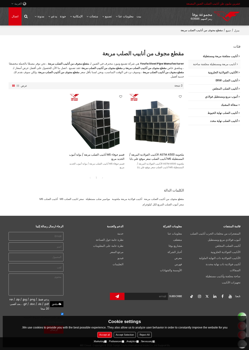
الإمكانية (78, 16)
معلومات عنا (126, 16)
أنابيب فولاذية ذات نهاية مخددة (223, 264)
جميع (228, 30)
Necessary (146, 341)
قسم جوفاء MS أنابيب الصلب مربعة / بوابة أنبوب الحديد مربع (96, 157)
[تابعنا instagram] (199, 296)
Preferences (115, 341)
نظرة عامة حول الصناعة (109, 240)
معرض (178, 258)
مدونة (40, 16)
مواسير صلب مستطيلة (98, 199)
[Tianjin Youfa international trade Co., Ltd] (226, 16)
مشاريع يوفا (175, 246)
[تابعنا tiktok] (192, 296)
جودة (63, 16)
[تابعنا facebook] (222, 296)
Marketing (99, 341)
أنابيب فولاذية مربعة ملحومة (127, 199)
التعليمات (118, 264)
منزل (237, 30)
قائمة (18, 86)
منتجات (93, 16)
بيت (139, 16)
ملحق (55, 304)
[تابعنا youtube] (230, 296)
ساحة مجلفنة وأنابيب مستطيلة (223, 276)
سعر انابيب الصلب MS (72, 199)
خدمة (120, 233)
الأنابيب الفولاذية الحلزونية (225, 252)
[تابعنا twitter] (207, 296)
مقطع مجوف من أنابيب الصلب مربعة (164, 199)
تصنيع (108, 16)
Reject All (145, 334)
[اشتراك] (117, 296)
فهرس (178, 264)
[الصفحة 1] (90, 178)
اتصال (15, 16)
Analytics (131, 341)
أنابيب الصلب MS (49, 199)
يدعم (54, 16)
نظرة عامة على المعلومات (108, 246)
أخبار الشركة (175, 252)
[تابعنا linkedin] (215, 296)
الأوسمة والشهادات (171, 270)
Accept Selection (125, 334)
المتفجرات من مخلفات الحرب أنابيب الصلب (215, 233)
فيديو (120, 258)
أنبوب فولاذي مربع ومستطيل (224, 240)
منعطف (177, 240)
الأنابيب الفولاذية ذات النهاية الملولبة (219, 258)
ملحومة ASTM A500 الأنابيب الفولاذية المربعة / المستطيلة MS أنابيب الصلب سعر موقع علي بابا (156, 157)
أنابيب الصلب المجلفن (227, 246)
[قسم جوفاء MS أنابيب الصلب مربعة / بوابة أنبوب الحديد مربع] (96, 121)
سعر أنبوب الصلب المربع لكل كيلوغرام (163, 204)
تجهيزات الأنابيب (231, 282)
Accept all (104, 334)
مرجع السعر (116, 252)
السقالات (235, 270)
